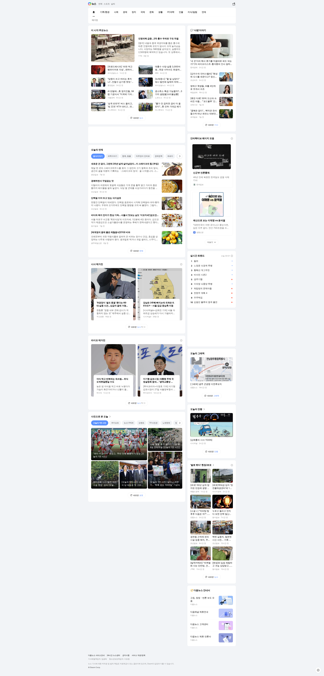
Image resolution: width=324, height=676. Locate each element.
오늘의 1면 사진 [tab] (99, 423)
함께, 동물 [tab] (126, 156)
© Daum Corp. (94, 667)
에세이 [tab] (170, 156)
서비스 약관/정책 (138, 655)
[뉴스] (94, 4)
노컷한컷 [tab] (166, 423)
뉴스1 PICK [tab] (129, 423)
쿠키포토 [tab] (115, 423)
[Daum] (90, 4)
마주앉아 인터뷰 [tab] (143, 156)
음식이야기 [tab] (98, 156)
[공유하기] (233, 4)
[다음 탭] (179, 156)
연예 (100, 4)
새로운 (138, 118)
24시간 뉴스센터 (113, 655)
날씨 (113, 4)
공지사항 (125, 655)
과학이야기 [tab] (112, 156)
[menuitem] (94, 12)
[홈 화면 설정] (318, 670)
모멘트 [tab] (141, 423)
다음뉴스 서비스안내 (96, 655)
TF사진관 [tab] (153, 423)
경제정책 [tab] (158, 156)
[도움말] (181, 264)
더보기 (210, 242)
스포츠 (107, 4)
